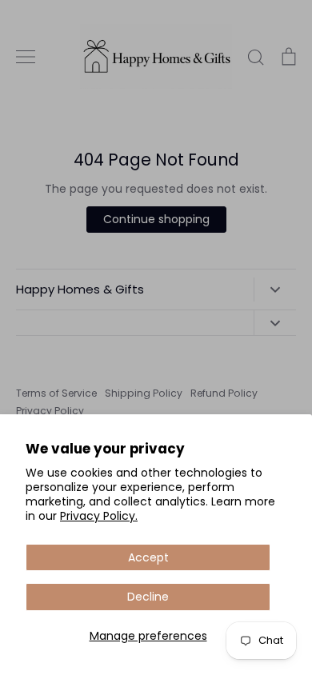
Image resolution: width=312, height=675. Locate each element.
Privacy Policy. (99, 516)
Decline (148, 597)
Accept (148, 557)
